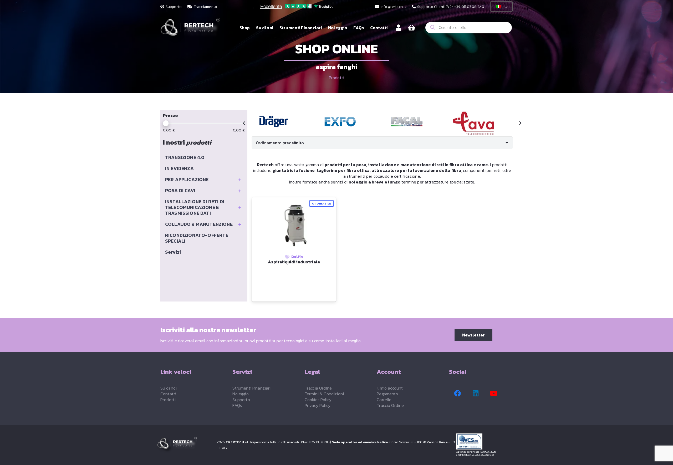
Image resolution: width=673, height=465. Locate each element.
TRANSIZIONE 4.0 (185, 157)
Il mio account (390, 388)
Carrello (384, 399)
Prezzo (170, 115)
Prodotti (336, 77)
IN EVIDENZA (179, 168)
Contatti (168, 394)
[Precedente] (244, 123)
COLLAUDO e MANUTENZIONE (203, 224)
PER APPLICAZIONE (203, 179)
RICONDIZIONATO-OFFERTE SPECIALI (196, 238)
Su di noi (168, 388)
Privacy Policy (317, 405)
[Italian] (500, 7)
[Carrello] (412, 28)
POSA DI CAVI (203, 190)
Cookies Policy (318, 399)
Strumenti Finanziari (251, 388)
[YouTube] (493, 393)
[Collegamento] (398, 27)
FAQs (237, 405)
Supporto (241, 399)
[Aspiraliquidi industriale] (273, 121)
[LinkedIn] (475, 393)
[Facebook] (457, 393)
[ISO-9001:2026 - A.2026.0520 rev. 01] (486, 441)
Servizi (173, 252)
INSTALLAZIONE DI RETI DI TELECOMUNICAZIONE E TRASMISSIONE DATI (203, 207)
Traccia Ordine (318, 388)
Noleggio (240, 394)
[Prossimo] (520, 123)
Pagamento (387, 394)
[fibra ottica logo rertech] (190, 30)
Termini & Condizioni (324, 394)
